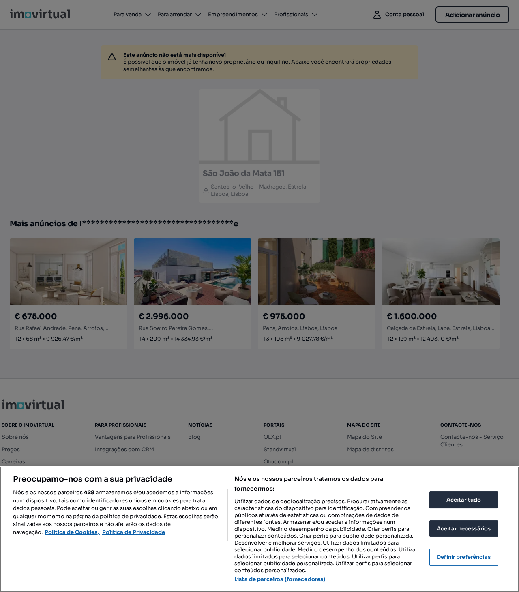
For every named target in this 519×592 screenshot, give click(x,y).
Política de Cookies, (72, 532)
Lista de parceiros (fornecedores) (279, 579)
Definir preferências (464, 556)
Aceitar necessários (464, 528)
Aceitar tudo (463, 499)
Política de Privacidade (133, 532)
